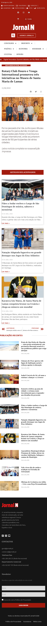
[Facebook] (18, 12)
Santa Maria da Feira (12, 65)
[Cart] (18, 19)
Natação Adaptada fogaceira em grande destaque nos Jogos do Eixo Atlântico (33, 422)
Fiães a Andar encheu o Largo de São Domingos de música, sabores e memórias (20, 206)
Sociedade (36, 49)
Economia (23, 49)
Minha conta (37, 621)
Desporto (25, 43)
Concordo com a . (17, 600)
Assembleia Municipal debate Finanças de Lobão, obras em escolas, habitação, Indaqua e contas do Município (33, 454)
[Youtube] (29, 12)
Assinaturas (27, 621)
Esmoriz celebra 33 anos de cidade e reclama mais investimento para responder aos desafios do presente (32, 392)
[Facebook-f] (3, 536)
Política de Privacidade (23, 600)
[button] (13, 35)
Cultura (8, 54)
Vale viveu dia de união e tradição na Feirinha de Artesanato (31, 470)
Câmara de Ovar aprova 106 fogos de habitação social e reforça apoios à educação (32, 363)
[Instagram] (23, 12)
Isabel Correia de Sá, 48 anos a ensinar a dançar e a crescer (33, 376)
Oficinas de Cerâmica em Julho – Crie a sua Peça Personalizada (33, 483)
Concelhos (9, 43)
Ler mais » (6, 223)
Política (7, 49)
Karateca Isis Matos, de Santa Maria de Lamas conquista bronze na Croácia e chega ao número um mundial (21, 304)
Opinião (19, 54)
